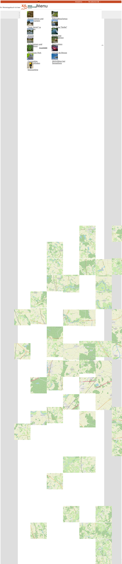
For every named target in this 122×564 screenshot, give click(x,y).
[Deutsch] (41, 2)
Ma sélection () (93, 2)
